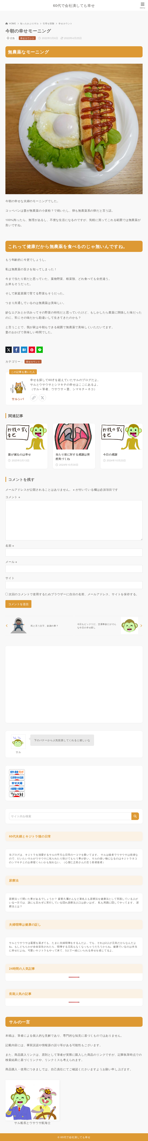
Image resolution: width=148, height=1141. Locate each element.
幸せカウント (65, 23)
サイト (9, 578)
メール (11, 562)
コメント (12, 497)
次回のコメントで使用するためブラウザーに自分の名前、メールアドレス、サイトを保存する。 (74, 594)
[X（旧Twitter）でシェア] (8, 350)
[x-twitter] (42, 397)
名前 (9, 545)
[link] (33, 397)
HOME (12, 23)
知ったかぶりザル (29, 23)
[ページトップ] (140, 1133)
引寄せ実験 (48, 23)
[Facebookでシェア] (16, 350)
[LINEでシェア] (39, 350)
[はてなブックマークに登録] (24, 350)
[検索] (135, 816)
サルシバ (18, 399)
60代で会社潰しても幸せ (74, 5)
